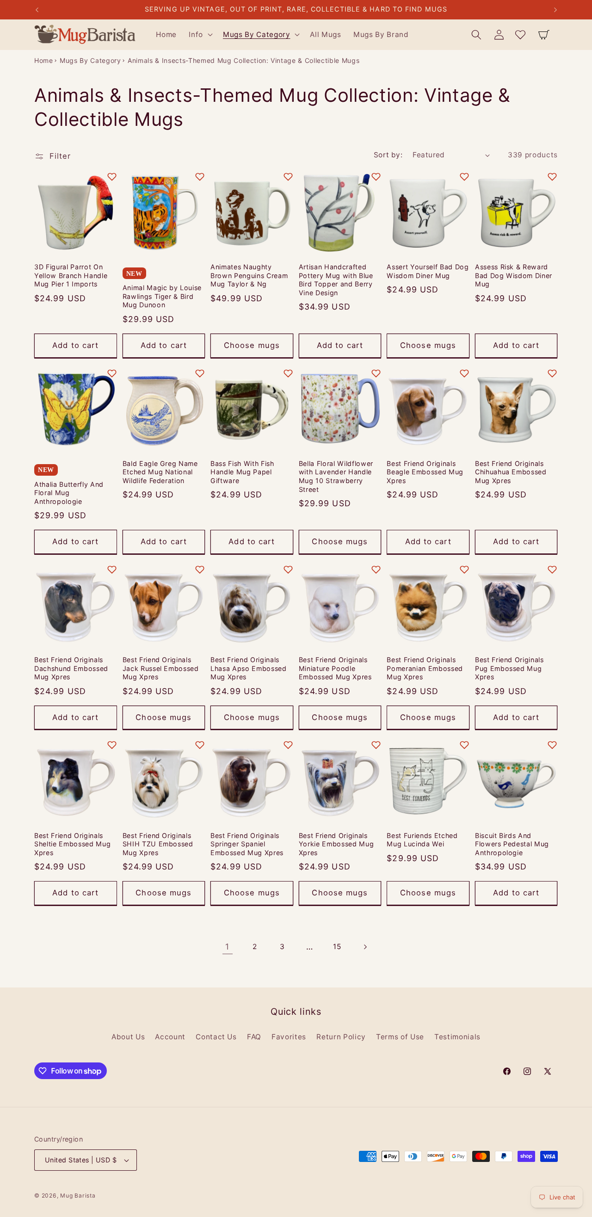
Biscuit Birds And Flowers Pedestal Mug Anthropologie (512, 844)
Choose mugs (252, 345)
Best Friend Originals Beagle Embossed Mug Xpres (425, 471)
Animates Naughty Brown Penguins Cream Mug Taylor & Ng (249, 275)
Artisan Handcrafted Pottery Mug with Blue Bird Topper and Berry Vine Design (336, 280)
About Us (128, 1036)
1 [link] (227, 946)
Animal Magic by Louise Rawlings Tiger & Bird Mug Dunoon (162, 296)
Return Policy (341, 1036)
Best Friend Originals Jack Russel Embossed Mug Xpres (161, 668)
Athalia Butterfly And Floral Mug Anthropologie (69, 492)
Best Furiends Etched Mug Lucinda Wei (422, 840)
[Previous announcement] (37, 9)
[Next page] (364, 947)
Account (170, 1036)
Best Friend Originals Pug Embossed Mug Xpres (509, 668)
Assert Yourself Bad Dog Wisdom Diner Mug (428, 271)
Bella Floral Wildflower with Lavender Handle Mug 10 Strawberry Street (336, 476)
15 (337, 946)
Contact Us (216, 1036)
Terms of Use (400, 1036)
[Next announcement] (555, 9)
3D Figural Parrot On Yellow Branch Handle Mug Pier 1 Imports (70, 275)
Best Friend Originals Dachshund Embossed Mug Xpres (71, 668)
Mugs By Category (90, 60)
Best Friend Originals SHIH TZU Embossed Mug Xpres (158, 844)
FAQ (254, 1036)
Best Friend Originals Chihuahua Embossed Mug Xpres (511, 471)
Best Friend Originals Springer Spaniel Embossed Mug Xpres (247, 844)
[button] (200, 34)
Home (43, 60)
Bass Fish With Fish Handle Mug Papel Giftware (242, 471)
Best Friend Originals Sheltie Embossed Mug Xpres (72, 844)
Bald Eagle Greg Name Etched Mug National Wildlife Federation (160, 471)
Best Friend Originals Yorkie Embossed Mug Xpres (336, 844)
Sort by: (388, 154)
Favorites (288, 1036)
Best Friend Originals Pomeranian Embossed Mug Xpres (425, 668)
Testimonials (457, 1036)
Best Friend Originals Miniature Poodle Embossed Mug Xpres (335, 668)
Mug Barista (77, 1195)
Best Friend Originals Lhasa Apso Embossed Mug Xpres (248, 668)
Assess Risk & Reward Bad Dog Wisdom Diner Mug (513, 275)
